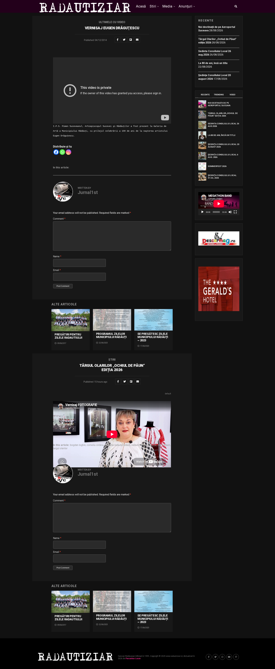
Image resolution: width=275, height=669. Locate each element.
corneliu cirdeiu (95, 445)
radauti (126, 445)
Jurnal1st (88, 192)
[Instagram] (68, 152)
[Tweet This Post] (124, 39)
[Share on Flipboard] (131, 39)
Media (167, 6)
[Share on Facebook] (117, 39)
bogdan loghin (78, 445)
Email (57, 270)
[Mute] (230, 212)
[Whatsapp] (62, 152)
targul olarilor (60, 448)
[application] (218, 203)
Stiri (153, 6)
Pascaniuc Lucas (133, 658)
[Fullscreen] (235, 212)
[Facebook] (56, 152)
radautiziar (151, 445)
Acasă (141, 6)
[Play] (202, 212)
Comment (59, 218)
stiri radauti (164, 445)
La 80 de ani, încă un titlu (212, 63)
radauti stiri (137, 445)
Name (57, 256)
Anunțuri (185, 6)
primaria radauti (113, 445)
